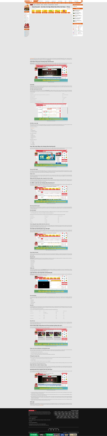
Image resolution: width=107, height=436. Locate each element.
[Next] (71, 11)
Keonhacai (41, 405)
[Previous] (31, 11)
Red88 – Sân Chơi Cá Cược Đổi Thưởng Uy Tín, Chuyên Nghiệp (78, 11)
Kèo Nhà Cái (30, 411)
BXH (65, 1)
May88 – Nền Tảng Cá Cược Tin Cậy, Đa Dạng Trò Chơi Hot (78, 16)
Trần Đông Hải (56, 428)
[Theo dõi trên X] (48, 430)
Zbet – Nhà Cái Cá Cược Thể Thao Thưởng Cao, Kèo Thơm (78, 21)
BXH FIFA (70, 1)
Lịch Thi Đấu (60, 1)
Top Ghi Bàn (76, 1)
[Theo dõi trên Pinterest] (51, 430)
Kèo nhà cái (54, 1)
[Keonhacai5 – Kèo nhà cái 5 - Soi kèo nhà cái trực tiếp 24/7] (28, 1)
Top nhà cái (47, 1)
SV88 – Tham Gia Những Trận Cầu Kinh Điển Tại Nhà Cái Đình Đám (78, 18)
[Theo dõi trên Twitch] (58, 430)
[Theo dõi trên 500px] (56, 430)
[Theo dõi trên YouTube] (53, 430)
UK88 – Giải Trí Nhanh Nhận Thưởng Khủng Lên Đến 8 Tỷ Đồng (78, 13)
